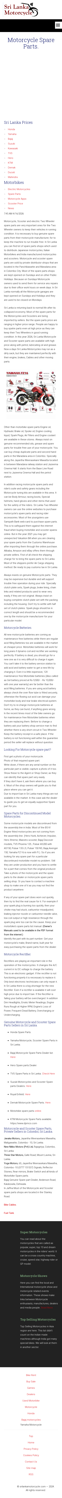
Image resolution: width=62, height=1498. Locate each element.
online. (38, 1110)
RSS (31, 1474)
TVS (10, 153)
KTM (10, 162)
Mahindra (13, 177)
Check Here (48, 1073)
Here (13, 1057)
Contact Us (31, 1461)
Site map (31, 1468)
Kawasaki (13, 148)
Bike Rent (31, 1375)
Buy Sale (31, 1381)
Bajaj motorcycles (31, 1419)
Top (31, 1436)
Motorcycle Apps (17, 198)
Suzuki (11, 143)
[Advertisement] (31, 85)
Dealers (31, 1394)
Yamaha (12, 134)
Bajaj (10, 138)
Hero (10, 158)
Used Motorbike (31, 1400)
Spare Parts (14, 194)
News (11, 208)
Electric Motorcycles (19, 189)
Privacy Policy (31, 1449)
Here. (29, 1086)
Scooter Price (15, 203)
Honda (11, 129)
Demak (11, 167)
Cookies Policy (31, 1455)
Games (31, 1387)
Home (31, 1442)
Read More (47, 1307)
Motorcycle (31, 1407)
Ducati (11, 172)
